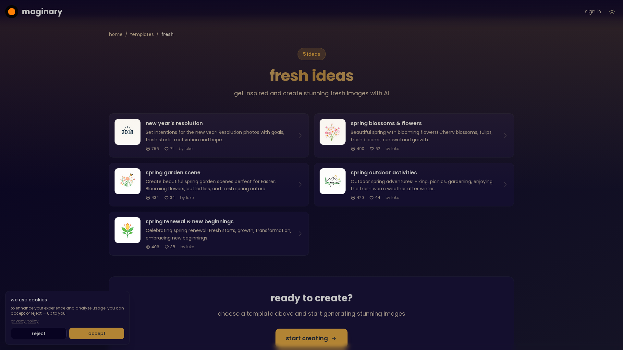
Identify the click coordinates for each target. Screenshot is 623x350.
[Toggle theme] (612, 12)
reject (38, 333)
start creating (307, 338)
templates (142, 34)
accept (96, 333)
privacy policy (25, 321)
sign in (593, 11)
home (116, 34)
